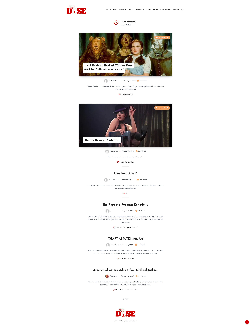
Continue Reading (163, 70)
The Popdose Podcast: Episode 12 (125, 204)
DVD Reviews (125, 94)
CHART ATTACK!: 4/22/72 (125, 238)
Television (122, 10)
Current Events (152, 10)
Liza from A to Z (125, 173)
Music (108, 10)
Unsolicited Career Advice (129, 290)
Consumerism (165, 10)
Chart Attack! (124, 258)
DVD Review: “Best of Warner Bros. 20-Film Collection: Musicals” (108, 67)
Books (131, 10)
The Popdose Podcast (130, 227)
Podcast (176, 10)
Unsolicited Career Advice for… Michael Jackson (125, 270)
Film (114, 10)
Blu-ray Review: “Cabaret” (101, 140)
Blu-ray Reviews (125, 162)
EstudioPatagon (132, 321)
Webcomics (140, 10)
